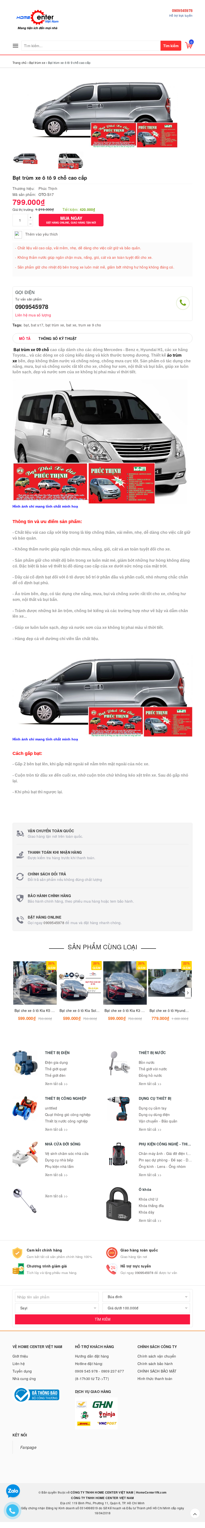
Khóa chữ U (148, 1199)
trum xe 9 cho (89, 324)
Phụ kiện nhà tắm (59, 1166)
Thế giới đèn (55, 1075)
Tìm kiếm (170, 45)
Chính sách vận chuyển (157, 1356)
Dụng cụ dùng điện (154, 1114)
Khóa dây (146, 1212)
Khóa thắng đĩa (151, 1205)
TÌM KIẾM (102, 1319)
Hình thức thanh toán (155, 1378)
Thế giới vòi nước (153, 1068)
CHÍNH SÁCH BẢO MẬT (157, 1371)
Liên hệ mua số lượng (33, 314)
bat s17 (37, 324)
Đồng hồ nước (150, 1075)
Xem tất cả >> (56, 1083)
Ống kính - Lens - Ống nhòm (162, 1166)
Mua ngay (71, 219)
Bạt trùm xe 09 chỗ (31, 350)
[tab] (24, 338)
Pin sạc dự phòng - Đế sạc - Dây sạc (169, 1159)
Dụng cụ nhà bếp (59, 1159)
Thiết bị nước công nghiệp (66, 1120)
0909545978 (182, 10)
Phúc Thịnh (47, 188)
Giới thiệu (20, 1356)
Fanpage (28, 1447)
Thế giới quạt (55, 1068)
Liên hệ (18, 1363)
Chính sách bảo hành (155, 1363)
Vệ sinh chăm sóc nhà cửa (66, 1153)
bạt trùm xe (55, 324)
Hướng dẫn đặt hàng (92, 1356)
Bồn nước (146, 1062)
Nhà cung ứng (24, 1378)
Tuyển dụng (22, 1371)
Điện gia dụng (56, 1062)
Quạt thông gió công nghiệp (68, 1114)
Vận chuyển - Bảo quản (158, 1120)
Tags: (17, 324)
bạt (26, 324)
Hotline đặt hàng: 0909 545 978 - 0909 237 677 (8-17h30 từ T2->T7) (99, 1371)
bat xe (71, 324)
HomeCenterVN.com (150, 1492)
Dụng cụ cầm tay (152, 1108)
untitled (51, 1108)
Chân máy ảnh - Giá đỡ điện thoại (166, 1153)
